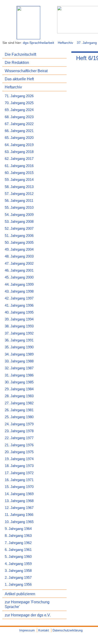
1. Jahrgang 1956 (18, 584)
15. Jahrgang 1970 (19, 487)
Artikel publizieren (20, 594)
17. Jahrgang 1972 (19, 473)
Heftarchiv (65, 43)
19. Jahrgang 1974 (19, 459)
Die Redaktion (17, 62)
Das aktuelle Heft (19, 79)
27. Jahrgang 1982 (19, 403)
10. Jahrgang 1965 (19, 522)
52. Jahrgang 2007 (19, 228)
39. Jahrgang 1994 (19, 319)
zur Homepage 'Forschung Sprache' (27, 604)
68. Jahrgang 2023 (19, 117)
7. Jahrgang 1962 (18, 543)
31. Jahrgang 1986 (19, 375)
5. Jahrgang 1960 (18, 557)
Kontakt (43, 630)
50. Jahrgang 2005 (19, 242)
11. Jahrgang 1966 (19, 515)
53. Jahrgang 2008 (19, 222)
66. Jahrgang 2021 (19, 131)
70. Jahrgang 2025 (19, 103)
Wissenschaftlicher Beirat (26, 71)
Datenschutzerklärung (68, 630)
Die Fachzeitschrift (20, 54)
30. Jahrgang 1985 (19, 382)
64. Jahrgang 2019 (19, 145)
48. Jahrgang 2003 (19, 256)
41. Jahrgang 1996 (19, 305)
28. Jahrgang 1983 (19, 396)
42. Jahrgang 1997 (19, 298)
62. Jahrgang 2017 (19, 159)
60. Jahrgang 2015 (19, 173)
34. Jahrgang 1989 (19, 354)
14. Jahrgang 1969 (19, 494)
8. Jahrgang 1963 (18, 536)
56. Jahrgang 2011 (19, 201)
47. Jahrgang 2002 (19, 263)
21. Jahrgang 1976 (19, 445)
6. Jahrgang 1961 (18, 550)
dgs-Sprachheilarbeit (38, 43)
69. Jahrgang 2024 (19, 110)
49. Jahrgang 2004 (19, 249)
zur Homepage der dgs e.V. (28, 615)
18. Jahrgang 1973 (19, 466)
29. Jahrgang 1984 (19, 389)
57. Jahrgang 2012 (19, 194)
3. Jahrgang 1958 (18, 571)
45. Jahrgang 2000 (19, 277)
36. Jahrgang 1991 (19, 340)
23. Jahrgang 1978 (19, 431)
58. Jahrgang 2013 (19, 187)
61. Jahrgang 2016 (19, 166)
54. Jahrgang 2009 (19, 215)
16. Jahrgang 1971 (19, 480)
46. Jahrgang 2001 (19, 270)
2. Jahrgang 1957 (18, 577)
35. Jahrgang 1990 (19, 347)
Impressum (27, 630)
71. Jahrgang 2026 (19, 96)
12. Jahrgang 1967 (19, 508)
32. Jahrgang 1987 (19, 368)
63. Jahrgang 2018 (19, 152)
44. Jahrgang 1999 (19, 284)
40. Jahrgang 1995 (19, 312)
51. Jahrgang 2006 (19, 236)
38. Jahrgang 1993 (19, 326)
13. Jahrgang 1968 (19, 501)
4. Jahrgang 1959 (18, 564)
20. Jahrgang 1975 (19, 452)
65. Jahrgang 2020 (19, 138)
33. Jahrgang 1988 (19, 361)
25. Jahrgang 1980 (19, 417)
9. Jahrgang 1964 (18, 529)
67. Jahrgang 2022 (19, 124)
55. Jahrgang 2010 (19, 207)
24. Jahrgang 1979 (19, 424)
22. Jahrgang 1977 (19, 438)
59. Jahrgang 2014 (19, 180)
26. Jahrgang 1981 (19, 410)
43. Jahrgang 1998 (19, 291)
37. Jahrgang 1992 (19, 333)
